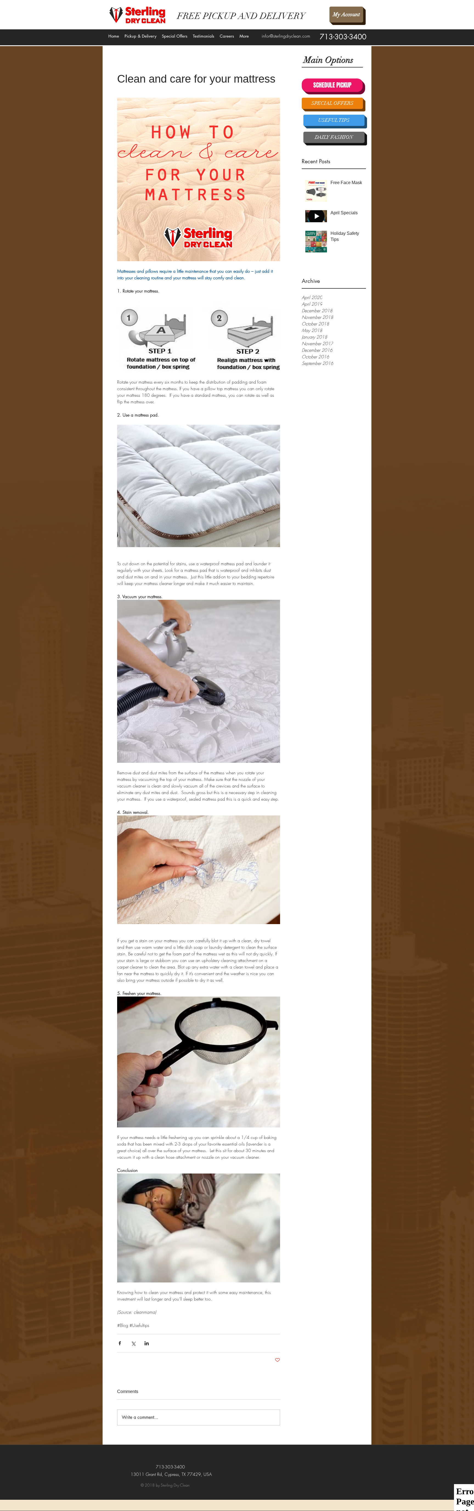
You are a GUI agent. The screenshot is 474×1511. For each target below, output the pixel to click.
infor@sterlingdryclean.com (286, 36)
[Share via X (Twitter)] (133, 1343)
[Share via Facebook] (119, 1343)
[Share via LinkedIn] (146, 1343)
